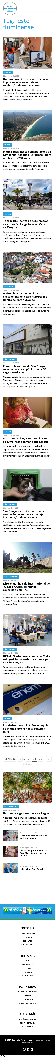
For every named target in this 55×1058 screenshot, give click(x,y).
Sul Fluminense (27, 1027)
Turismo (27, 972)
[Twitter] (32, 1049)
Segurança (27, 964)
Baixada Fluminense (27, 992)
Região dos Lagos (27, 1019)
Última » (27, 764)
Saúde (27, 961)
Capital (27, 995)
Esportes (27, 941)
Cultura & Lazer (27, 933)
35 (40, 759)
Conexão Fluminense (10, 8)
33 (28, 759)
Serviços (27, 968)
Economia (27, 937)
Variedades (27, 976)
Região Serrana (27, 1023)
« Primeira (10, 759)
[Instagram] (24, 1049)
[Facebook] (28, 1049)
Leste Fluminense (27, 999)
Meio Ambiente (27, 945)
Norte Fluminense (27, 1003)
